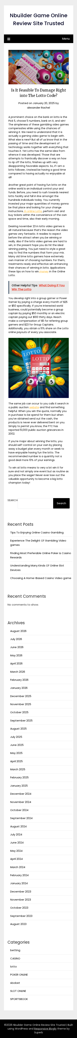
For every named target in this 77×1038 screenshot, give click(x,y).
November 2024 (20, 802)
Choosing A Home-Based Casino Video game (40, 578)
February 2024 (19, 875)
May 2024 (16, 851)
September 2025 (21, 720)
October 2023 (19, 908)
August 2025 (18, 728)
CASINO (15, 958)
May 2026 (16, 655)
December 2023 (20, 891)
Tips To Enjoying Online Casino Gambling (37, 532)
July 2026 (16, 639)
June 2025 (17, 745)
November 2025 (20, 704)
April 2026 (16, 663)
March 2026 (17, 672)
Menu (66, 39)
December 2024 (20, 794)
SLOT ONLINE (18, 991)
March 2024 (17, 867)
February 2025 (19, 777)
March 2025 (17, 769)
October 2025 (19, 712)
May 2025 (16, 753)
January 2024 (19, 883)
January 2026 (19, 688)
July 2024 (16, 834)
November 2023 (20, 899)
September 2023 (21, 916)
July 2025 (16, 737)
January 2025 (19, 786)
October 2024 (19, 810)
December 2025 (20, 696)
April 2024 (16, 859)
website (34, 407)
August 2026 (18, 631)
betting (15, 950)
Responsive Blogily (45, 1028)
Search (13, 500)
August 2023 (18, 924)
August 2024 (18, 826)
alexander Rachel (38, 107)
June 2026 (16, 647)
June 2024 (17, 842)
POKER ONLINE (19, 974)
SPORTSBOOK (19, 999)
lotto (13, 966)
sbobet (15, 983)
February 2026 (19, 680)
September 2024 (21, 818)
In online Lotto (33, 211)
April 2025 (16, 761)
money (44, 271)
